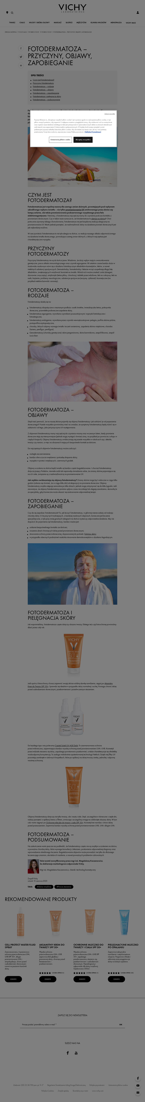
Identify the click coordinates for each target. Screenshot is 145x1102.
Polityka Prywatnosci (93, 132)
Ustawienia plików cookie (60, 140)
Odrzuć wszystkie (110, 114)
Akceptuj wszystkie (83, 140)
